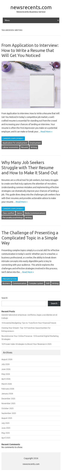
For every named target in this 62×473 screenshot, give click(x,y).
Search (5, 298)
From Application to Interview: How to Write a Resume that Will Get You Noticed (30, 50)
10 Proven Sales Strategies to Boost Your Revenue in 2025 (26, 344)
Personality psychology (13, 217)
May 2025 (6, 433)
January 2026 (7, 393)
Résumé (24, 147)
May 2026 (6, 374)
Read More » (46, 131)
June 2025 (6, 428)
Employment (35, 143)
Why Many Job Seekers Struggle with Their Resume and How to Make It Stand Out (30, 167)
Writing (34, 147)
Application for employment (15, 143)
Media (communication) (35, 213)
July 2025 (5, 423)
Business (6, 283)
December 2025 (8, 398)
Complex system (36, 283)
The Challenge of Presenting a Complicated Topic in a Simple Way (30, 237)
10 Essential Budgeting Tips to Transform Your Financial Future (29, 323)
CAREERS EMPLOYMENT (13, 138)
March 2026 (7, 384)
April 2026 (6, 379)
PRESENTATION (10, 279)
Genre (19, 213)
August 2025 (7, 418)
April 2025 (6, 438)
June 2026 (6, 369)
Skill (48, 283)
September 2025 (9, 413)
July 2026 (5, 364)
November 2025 (8, 403)
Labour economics (11, 147)
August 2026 (7, 359)
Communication (19, 283)
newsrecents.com (31, 7)
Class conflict (8, 213)
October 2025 (8, 408)
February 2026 (8, 389)
